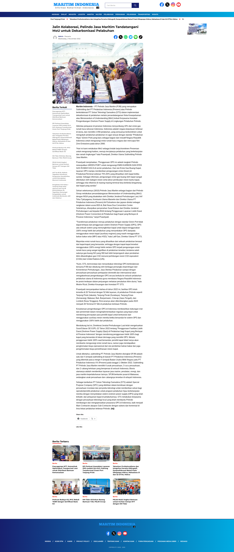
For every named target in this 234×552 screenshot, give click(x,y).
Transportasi (144, 14)
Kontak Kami (128, 541)
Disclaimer (98, 541)
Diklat (64, 14)
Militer (99, 14)
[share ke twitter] (121, 38)
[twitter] (167, 6)
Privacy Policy (82, 541)
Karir (69, 541)
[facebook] (162, 6)
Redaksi (183, 541)
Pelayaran (131, 14)
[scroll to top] (224, 548)
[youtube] (179, 6)
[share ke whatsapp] (126, 38)
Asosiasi (55, 14)
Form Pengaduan (145, 541)
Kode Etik (59, 541)
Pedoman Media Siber (167, 541)
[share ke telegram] (131, 38)
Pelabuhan (108, 14)
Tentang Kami (113, 541)
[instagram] (173, 6)
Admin (60, 36)
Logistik (81, 14)
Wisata (155, 14)
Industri (72, 14)
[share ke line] (136, 38)
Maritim (90, 14)
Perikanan (120, 14)
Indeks (48, 541)
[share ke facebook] (116, 38)
